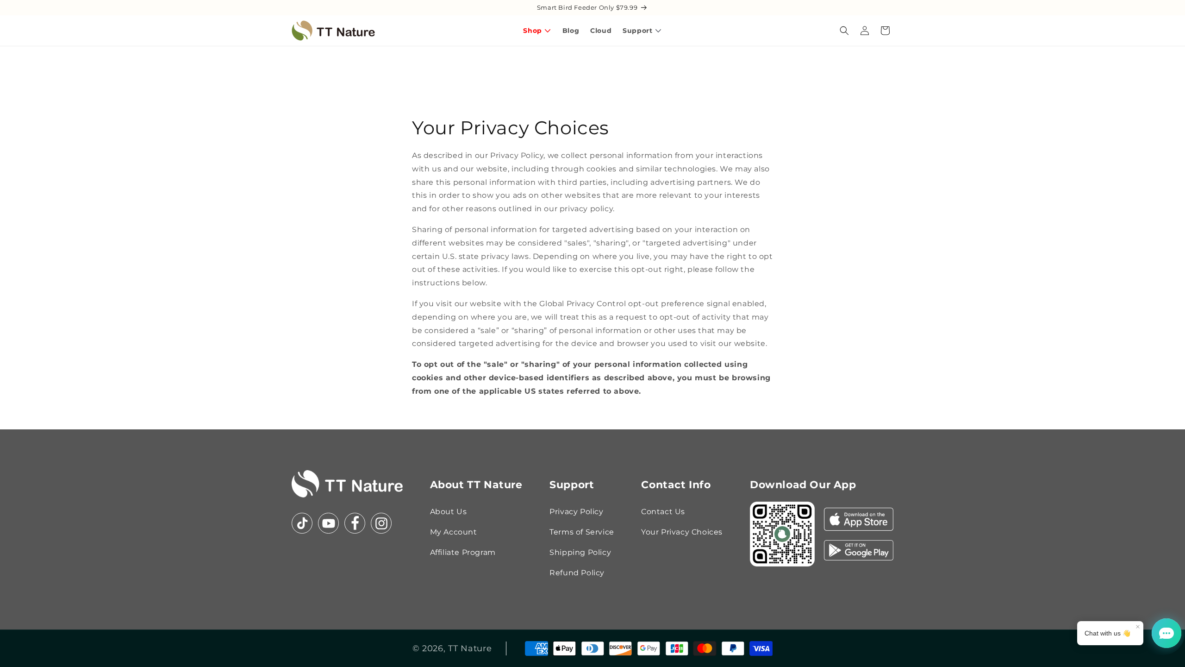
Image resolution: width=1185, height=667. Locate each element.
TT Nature (470, 648)
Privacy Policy (576, 511)
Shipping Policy (580, 552)
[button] (844, 30)
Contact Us (663, 511)
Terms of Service (581, 532)
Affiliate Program (463, 552)
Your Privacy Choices (682, 532)
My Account (453, 532)
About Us (448, 511)
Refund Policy (577, 572)
